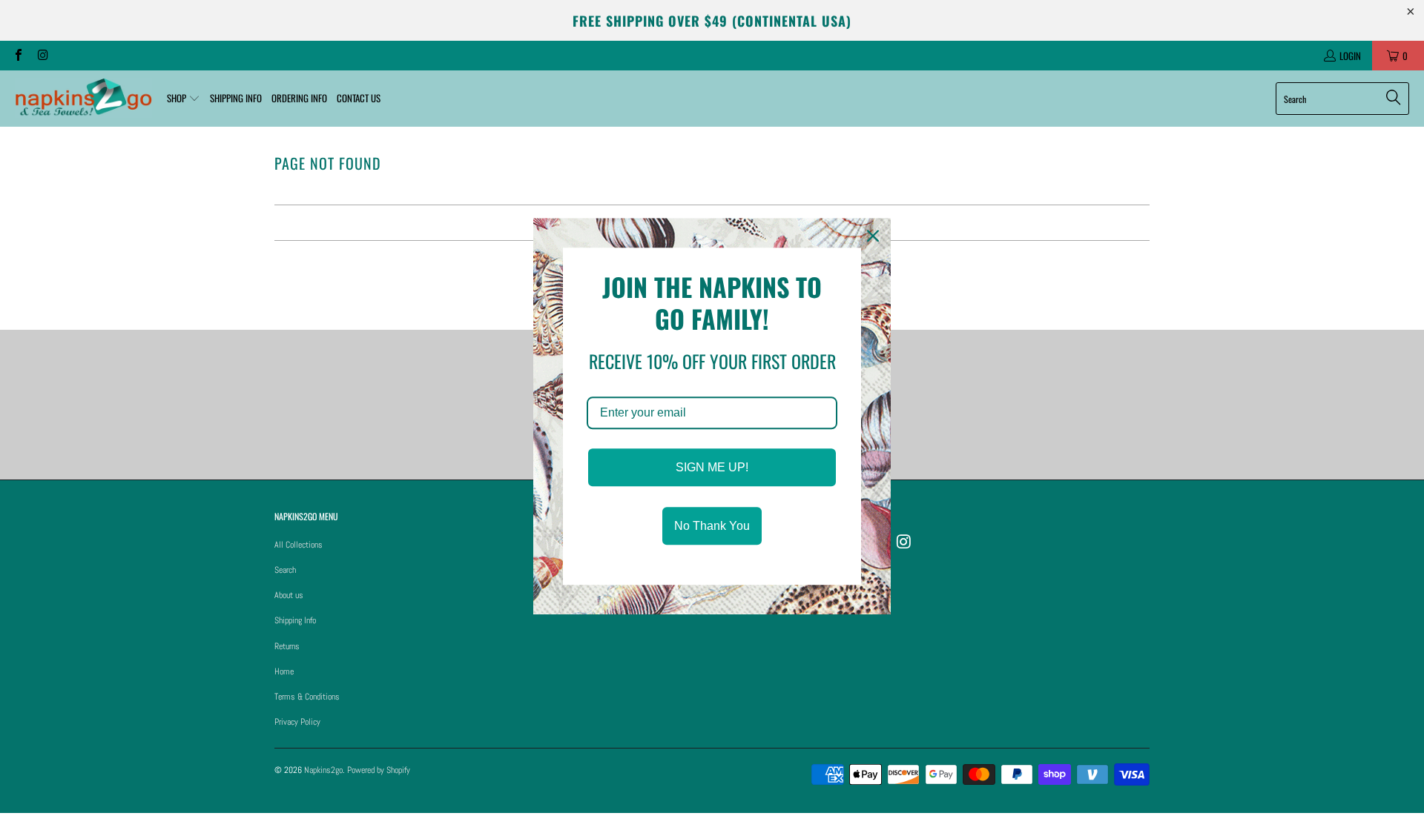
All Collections (298, 545)
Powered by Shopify (378, 770)
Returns (287, 646)
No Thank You (712, 526)
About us (288, 595)
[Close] (873, 235)
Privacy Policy (297, 722)
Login (1350, 55)
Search (285, 570)
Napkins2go (323, 770)
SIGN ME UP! (712, 467)
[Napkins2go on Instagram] (41, 55)
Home (284, 671)
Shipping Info (295, 620)
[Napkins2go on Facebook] (17, 55)
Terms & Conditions (307, 697)
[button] (183, 98)
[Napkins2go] (83, 98)
